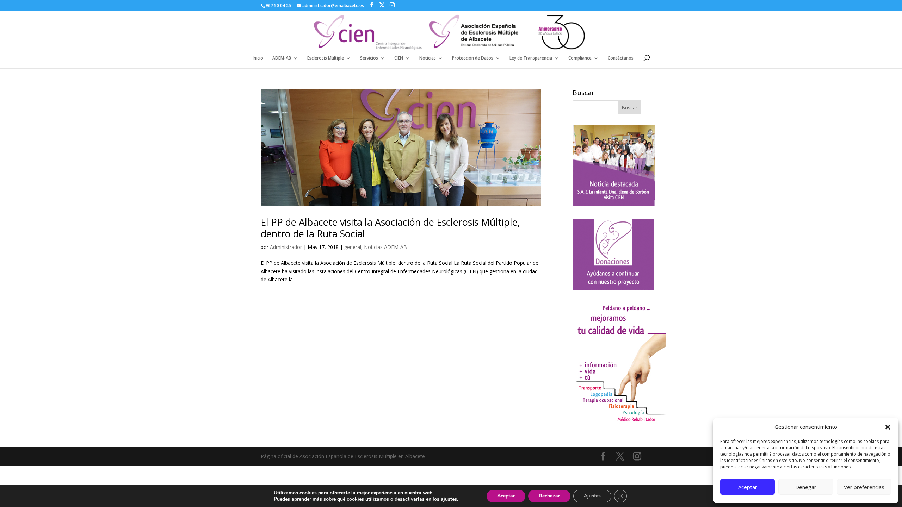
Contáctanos (621, 58)
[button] (887, 427)
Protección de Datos (472, 58)
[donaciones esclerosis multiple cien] (613, 287)
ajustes (449, 499)
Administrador (286, 247)
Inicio (258, 58)
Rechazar (549, 496)
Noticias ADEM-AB (385, 247)
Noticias (427, 58)
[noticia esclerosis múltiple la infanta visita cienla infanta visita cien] (614, 204)
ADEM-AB (281, 58)
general (352, 247)
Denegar (805, 486)
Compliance (580, 58)
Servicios (369, 58)
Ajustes (592, 496)
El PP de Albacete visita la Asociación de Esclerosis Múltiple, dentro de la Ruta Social (390, 227)
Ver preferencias (864, 486)
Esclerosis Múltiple (325, 58)
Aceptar (747, 486)
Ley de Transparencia (530, 58)
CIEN (398, 58)
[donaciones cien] (619, 422)
